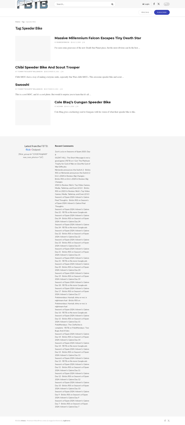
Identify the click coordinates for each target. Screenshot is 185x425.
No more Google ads (78, 212)
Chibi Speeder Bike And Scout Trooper (47, 67)
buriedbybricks (63, 42)
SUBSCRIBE (162, 12)
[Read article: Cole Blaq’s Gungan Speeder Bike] (33, 112)
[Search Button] (113, 4)
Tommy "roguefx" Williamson (30, 71)
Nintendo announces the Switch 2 (75, 173)
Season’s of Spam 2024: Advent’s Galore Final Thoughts (72, 203)
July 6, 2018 (70, 106)
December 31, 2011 (52, 71)
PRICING (145, 12)
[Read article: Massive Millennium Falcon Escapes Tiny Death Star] (33, 48)
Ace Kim (60, 106)
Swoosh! (22, 85)
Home (17, 22)
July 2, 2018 (76, 42)
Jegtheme (66, 421)
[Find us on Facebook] (154, 4)
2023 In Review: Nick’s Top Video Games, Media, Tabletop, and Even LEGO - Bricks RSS (72, 188)
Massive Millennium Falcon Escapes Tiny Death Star (98, 38)
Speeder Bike (31, 22)
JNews (23, 421)
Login (146, 4)
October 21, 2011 (51, 89)
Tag (23, 22)
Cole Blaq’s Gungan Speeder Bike (83, 102)
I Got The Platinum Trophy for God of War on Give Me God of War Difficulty (72, 164)
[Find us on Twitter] (158, 4)
